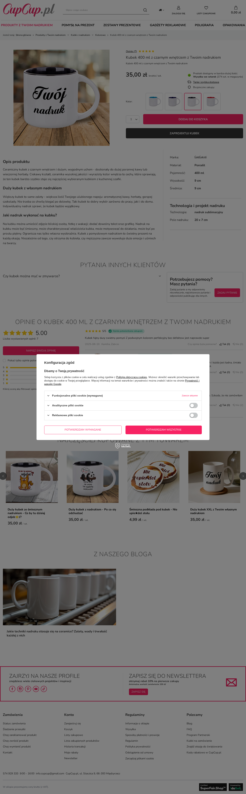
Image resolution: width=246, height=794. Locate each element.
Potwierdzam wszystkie (163, 430)
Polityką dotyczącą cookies (131, 377)
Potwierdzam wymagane (83, 430)
